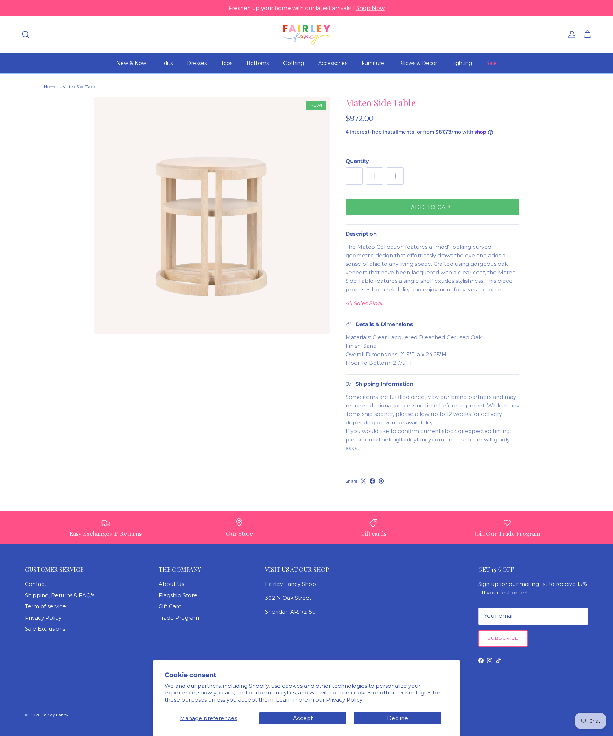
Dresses (197, 63)
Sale (491, 63)
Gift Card (170, 606)
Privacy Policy (344, 699)
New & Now (131, 63)
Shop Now (370, 8)
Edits (166, 63)
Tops (226, 63)
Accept (303, 718)
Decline (397, 718)
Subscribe (502, 638)
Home (50, 86)
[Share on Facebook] (372, 481)
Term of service (45, 606)
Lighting (461, 63)
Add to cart (432, 207)
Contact (35, 584)
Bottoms (258, 63)
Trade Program (179, 617)
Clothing (293, 63)
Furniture (372, 63)
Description (361, 233)
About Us (171, 584)
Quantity (357, 161)
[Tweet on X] (363, 481)
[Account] (570, 34)
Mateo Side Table (79, 86)
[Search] (25, 34)
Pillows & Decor (417, 63)
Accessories (332, 63)
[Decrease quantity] (354, 176)
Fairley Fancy (56, 715)
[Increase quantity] (395, 176)
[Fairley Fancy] (306, 34)
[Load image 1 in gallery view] (212, 215)
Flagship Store (178, 595)
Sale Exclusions (45, 628)
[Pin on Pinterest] (381, 481)
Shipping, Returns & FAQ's (59, 595)
